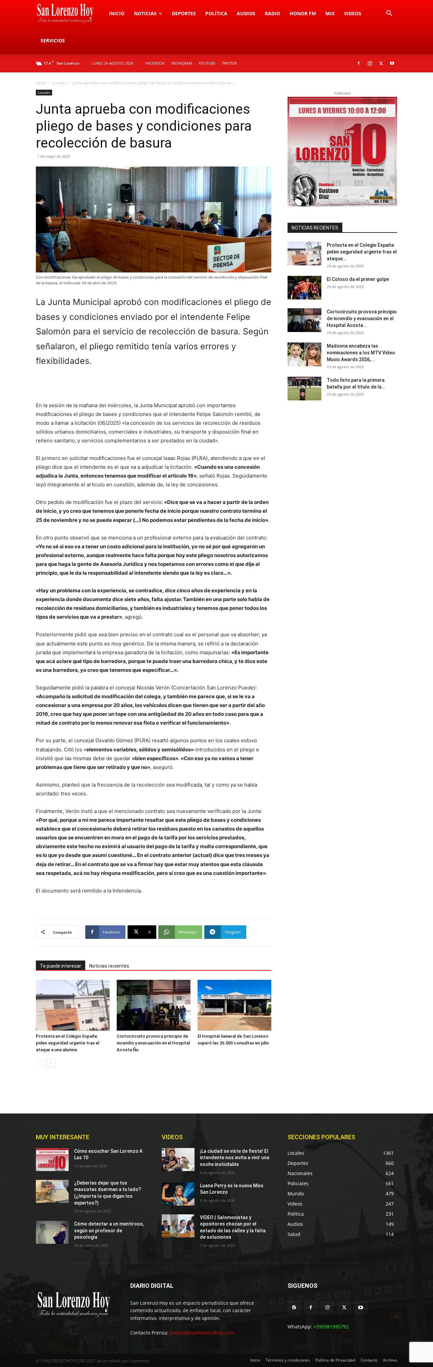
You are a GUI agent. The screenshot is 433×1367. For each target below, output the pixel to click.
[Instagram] (370, 63)
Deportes (184, 13)
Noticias (145, 13)
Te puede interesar (60, 966)
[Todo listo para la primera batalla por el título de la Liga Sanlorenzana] (304, 388)
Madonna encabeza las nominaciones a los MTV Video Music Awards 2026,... (361, 352)
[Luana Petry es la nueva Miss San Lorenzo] (178, 1194)
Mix (330, 13)
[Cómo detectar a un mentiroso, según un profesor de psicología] (52, 1232)
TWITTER (229, 63)
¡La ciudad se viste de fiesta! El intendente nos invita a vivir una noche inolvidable (234, 1157)
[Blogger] (294, 1307)
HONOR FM (303, 13)
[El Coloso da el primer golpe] (304, 288)
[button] (389, 14)
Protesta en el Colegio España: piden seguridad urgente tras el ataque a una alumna (67, 1043)
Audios (246, 13)
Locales (59, 83)
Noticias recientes (109, 966)
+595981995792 (331, 1326)
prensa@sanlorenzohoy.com (202, 1332)
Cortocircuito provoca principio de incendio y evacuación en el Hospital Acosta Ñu (153, 1043)
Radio (272, 13)
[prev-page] (40, 1063)
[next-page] (51, 1063)
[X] (381, 63)
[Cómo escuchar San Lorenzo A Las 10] (52, 1159)
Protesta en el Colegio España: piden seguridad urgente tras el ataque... (362, 251)
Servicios (53, 40)
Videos (352, 13)
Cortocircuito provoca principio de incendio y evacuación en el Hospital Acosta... (362, 318)
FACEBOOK (155, 63)
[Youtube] (392, 63)
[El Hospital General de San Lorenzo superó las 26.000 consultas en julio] (234, 1005)
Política (216, 13)
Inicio (116, 13)
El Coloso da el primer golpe (358, 279)
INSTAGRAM (181, 63)
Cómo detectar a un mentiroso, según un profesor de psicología (109, 1230)
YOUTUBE (207, 63)
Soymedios (139, 1361)
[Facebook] (359, 63)
